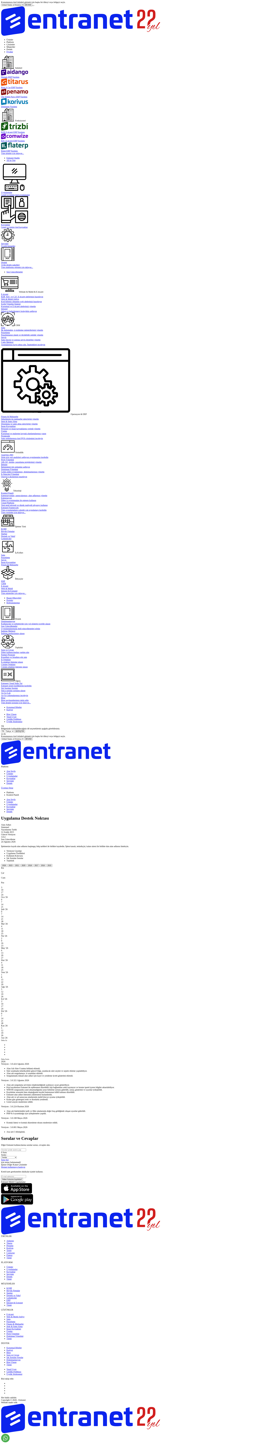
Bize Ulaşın (11, 714)
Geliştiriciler (11, 1298)
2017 (36, 865)
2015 (49, 865)
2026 (4, 865)
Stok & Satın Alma (14, 1326)
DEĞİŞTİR (20, 731)
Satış (8, 1319)
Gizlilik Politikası (13, 719)
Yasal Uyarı (11, 717)
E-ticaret (10, 1314)
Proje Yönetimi (12, 1334)
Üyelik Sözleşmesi (14, 721)
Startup (9, 1293)
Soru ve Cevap (12, 1355)
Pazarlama (10, 1321)
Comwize (10, 1253)
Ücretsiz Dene (7, 788)
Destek (9, 49)
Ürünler (9, 40)
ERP (8, 1300)
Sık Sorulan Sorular (14, 1357)
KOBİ (9, 1288)
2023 (10, 865)
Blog (8, 1352)
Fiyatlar (9, 52)
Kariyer (9, 710)
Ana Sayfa (11, 771)
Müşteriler (10, 47)
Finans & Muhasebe (15, 1324)
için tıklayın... (12, 153)
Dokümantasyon (13, 1360)
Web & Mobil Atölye (15, 1317)
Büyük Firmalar (13, 1290)
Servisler (10, 781)
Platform (10, 42)
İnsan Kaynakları (13, 1329)
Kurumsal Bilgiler (14, 1348)
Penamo (9, 1245)
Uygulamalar (12, 776)
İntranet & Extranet (14, 1303)
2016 (43, 865)
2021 (17, 865)
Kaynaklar (10, 778)
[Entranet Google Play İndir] (17, 1204)
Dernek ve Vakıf (13, 1295)
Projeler (9, 600)
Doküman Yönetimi (14, 1336)
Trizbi (8, 1250)
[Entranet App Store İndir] (16, 1193)
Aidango (10, 1241)
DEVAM (28, 5)
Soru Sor (5, 1160)
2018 (30, 865)
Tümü (9, 1258)
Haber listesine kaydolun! (12, 1179)
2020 (23, 865)
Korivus (9, 1248)
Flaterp (9, 1255)
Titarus (9, 1243)
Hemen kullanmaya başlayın (13, 1167)
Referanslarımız (13, 603)
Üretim (9, 1331)
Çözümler (10, 44)
